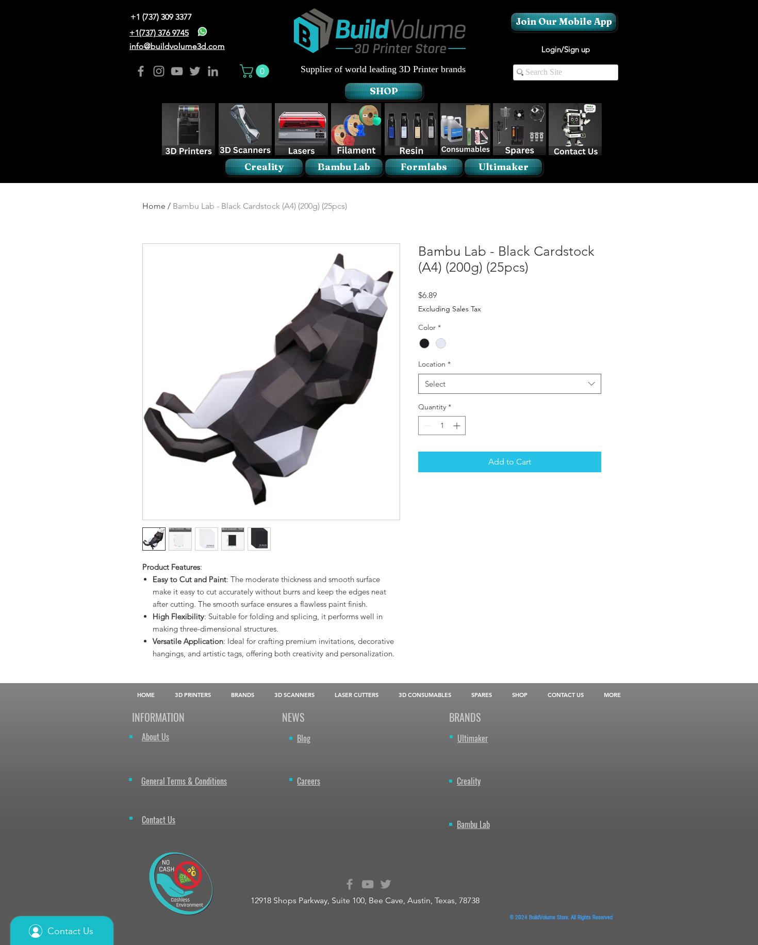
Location (434, 364)
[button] (256, 71)
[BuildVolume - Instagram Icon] (159, 71)
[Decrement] (426, 426)
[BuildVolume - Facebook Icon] (141, 71)
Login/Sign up (565, 49)
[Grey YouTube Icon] (367, 884)
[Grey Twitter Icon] (385, 884)
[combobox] (509, 384)
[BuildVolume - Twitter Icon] (195, 71)
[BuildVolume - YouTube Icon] (177, 71)
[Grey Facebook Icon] (349, 884)
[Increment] (457, 426)
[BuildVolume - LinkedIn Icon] (213, 71)
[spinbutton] (442, 426)
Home (154, 206)
